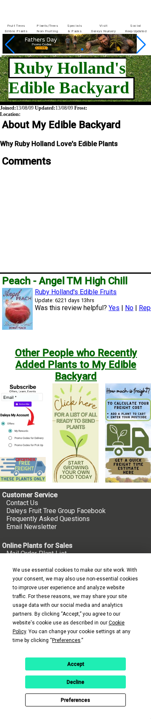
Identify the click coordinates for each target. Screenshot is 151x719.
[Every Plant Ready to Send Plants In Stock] (75, 432)
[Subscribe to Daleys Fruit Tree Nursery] (23, 416)
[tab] (16, 28)
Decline (75, 682)
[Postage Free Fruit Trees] (23, 469)
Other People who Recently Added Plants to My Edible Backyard (76, 364)
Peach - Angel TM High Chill (65, 281)
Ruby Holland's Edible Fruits (76, 292)
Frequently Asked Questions (48, 519)
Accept (75, 664)
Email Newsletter (31, 527)
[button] (62, 49)
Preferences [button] (66, 640)
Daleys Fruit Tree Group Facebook (56, 511)
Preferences (75, 700)
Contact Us (22, 503)
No (129, 308)
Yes (114, 308)
